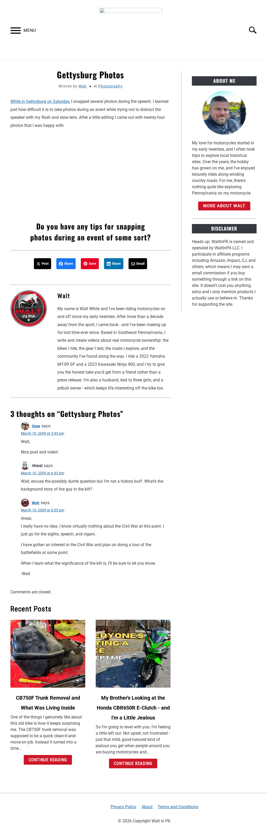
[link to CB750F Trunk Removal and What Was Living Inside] (47, 654)
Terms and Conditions (178, 806)
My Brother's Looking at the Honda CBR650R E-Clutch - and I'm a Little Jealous (133, 708)
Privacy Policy (123, 806)
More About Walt (224, 205)
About (147, 806)
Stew (36, 426)
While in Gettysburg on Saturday (39, 101)
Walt (82, 86)
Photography (110, 86)
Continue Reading (48, 759)
